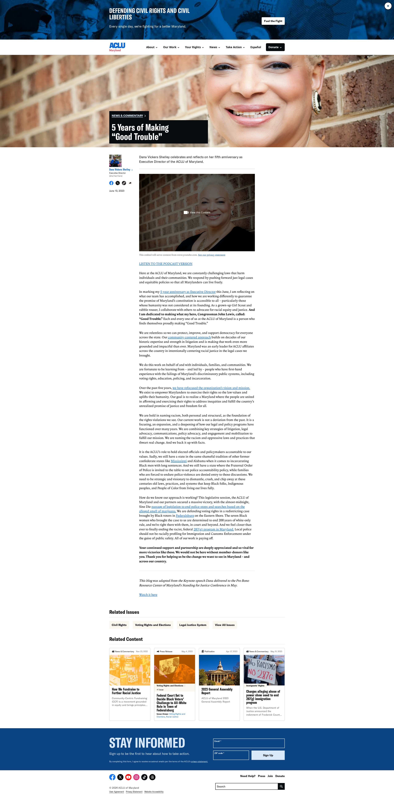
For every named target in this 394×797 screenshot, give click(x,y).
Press (261, 776)
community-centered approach (189, 337)
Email (217, 741)
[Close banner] (388, 6)
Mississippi (179, 461)
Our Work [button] (169, 47)
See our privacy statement (211, 254)
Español (255, 47)
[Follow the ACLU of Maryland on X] (120, 777)
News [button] (213, 47)
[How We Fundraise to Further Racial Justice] (129, 684)
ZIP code (219, 753)
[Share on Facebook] (111, 184)
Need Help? (247, 776)
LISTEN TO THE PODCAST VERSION (165, 264)
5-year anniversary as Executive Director (188, 292)
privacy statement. (199, 761)
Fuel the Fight (273, 21)
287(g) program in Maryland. (214, 529)
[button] (124, 183)
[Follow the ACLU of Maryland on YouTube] (128, 777)
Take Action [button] (234, 47)
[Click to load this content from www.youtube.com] (197, 212)
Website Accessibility (153, 791)
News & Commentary (127, 115)
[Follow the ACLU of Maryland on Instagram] (136, 777)
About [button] (150, 47)
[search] (281, 786)
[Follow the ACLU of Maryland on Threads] (152, 777)
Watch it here (148, 595)
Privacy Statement (134, 791)
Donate (280, 776)
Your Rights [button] (193, 47)
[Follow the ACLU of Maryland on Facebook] (112, 777)
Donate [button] (273, 47)
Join (270, 776)
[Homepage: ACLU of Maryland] (120, 47)
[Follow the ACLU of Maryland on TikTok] (144, 777)
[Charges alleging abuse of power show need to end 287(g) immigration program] (264, 684)
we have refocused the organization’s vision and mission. (211, 388)
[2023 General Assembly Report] (219, 684)
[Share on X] (118, 184)
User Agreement (116, 791)
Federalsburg (185, 515)
